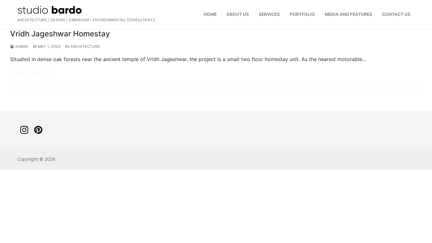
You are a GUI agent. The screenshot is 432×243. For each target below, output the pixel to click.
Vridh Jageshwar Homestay (60, 33)
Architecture (85, 46)
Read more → (31, 72)
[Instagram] (24, 129)
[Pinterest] (38, 129)
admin (21, 46)
